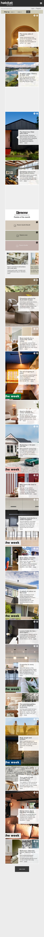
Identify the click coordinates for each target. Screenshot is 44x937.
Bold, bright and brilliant (26, 738)
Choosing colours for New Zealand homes (28, 172)
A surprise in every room (27, 665)
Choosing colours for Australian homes (28, 299)
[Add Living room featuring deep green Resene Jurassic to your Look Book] (34, 162)
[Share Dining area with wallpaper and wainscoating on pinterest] (37, 768)
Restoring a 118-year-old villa (27, 445)
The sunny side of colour (26, 34)
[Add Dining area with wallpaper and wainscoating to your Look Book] (34, 768)
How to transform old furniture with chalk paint (16, 267)
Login (32, 8)
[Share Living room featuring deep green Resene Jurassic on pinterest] (37, 162)
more (29, 43)
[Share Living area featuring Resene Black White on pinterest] (37, 792)
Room (13, 12)
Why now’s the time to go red (28, 485)
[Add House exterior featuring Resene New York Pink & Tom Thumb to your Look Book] (34, 113)
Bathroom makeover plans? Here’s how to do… (27, 852)
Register (38, 8)
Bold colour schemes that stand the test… (27, 558)
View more (22, 869)
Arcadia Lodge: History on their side (28, 74)
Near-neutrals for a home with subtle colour (26, 339)
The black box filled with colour (27, 132)
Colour (20, 12)
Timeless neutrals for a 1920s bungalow (28, 518)
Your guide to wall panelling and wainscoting (26, 779)
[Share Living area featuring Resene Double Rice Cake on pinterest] (37, 280)
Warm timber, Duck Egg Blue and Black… (28, 811)
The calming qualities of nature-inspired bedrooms (28, 705)
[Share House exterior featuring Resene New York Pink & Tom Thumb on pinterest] (37, 113)
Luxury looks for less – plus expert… (28, 631)
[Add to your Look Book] (34, 15)
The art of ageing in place (27, 372)
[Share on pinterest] (37, 15)
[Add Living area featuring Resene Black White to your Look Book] (34, 792)
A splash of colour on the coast (28, 592)
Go (28, 11)
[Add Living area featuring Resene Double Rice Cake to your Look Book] (34, 280)
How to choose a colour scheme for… (27, 412)
